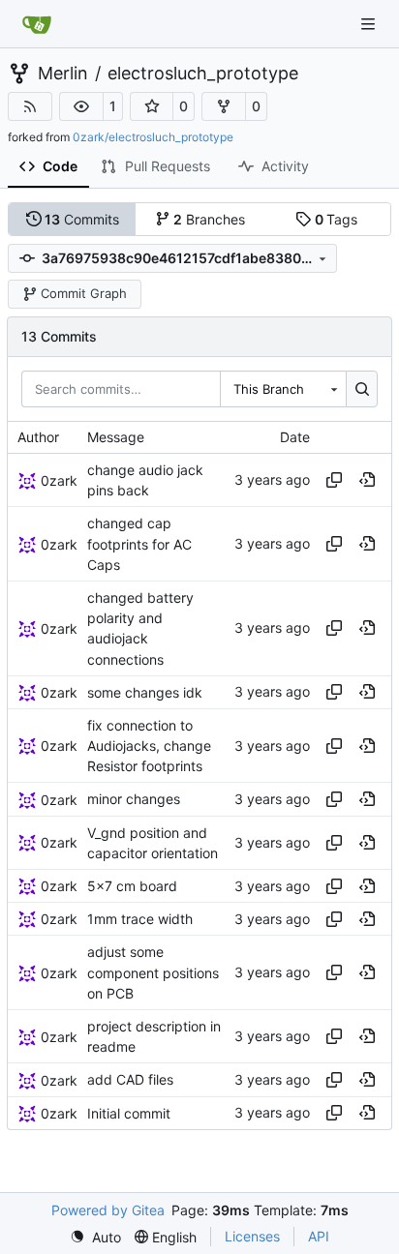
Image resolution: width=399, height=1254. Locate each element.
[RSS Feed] (30, 106)
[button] (81, 106)
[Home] (37, 24)
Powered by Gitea (108, 1210)
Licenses (252, 1236)
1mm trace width (140, 919)
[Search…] (362, 389)
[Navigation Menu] (370, 24)
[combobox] (283, 389)
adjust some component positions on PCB (153, 972)
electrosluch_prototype (202, 73)
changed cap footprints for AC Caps (139, 544)
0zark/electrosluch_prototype (153, 137)
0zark (59, 480)
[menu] (95, 1237)
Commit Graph (84, 293)
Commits (82, 219)
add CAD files (130, 1080)
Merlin (63, 73)
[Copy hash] (334, 479)
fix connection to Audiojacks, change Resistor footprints (149, 745)
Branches (209, 219)
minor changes (133, 799)
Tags (336, 219)
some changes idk (144, 692)
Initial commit (128, 1113)
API (318, 1236)
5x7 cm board (132, 886)
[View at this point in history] (367, 479)
